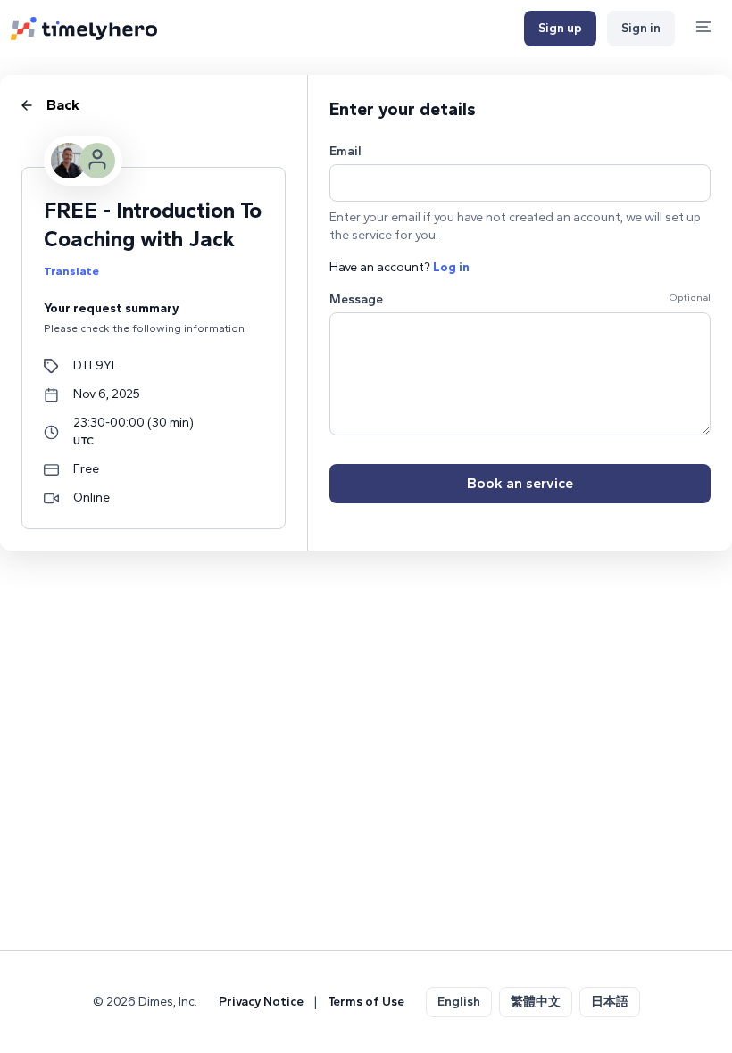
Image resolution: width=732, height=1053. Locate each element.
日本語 (609, 1001)
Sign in (641, 28)
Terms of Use (366, 1001)
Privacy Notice (261, 1001)
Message (356, 299)
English (458, 1001)
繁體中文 (536, 1001)
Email (345, 151)
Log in (451, 267)
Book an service (520, 483)
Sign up (560, 28)
